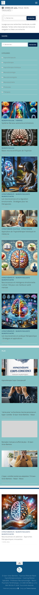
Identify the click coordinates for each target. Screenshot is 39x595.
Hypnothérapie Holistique (12, 67)
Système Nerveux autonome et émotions (18, 123)
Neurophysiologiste (10, 77)
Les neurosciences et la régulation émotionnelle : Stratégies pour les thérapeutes (15, 201)
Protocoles (7, 87)
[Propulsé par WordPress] (18, 588)
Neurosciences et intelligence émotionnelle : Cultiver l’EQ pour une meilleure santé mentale (19, 285)
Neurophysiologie (9, 72)
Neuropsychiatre (9, 82)
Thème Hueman (31, 588)
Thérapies (7, 92)
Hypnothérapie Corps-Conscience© (14, 380)
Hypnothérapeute (10, 58)
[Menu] (36, 2)
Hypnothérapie (9, 62)
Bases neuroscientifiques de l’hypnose (17, 151)
